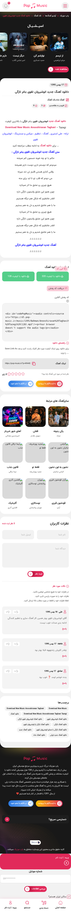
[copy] (33, 363)
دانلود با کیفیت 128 (17, 276)
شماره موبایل (35, 871)
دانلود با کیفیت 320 (51, 276)
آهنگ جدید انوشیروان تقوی (39, 152)
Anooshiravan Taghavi (43, 127)
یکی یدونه (59, 431)
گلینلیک (12, 503)
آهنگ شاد (60, 100)
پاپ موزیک (64, 15)
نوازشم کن (39, 56)
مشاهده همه (61, 69)
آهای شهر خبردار (12, 431)
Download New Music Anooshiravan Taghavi (25, 708)
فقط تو (35, 467)
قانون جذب (12, 467)
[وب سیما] (35, 842)
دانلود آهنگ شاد (39, 735)
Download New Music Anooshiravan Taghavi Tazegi (45, 714)
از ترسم (59, 56)
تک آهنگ (37, 15)
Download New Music (17, 127)
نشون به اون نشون (58, 467)
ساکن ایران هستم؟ (57, 897)
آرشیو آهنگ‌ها (50, 15)
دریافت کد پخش (56, 288)
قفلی (35, 431)
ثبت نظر (38, 574)
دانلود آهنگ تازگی (60, 724)
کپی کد (59, 269)
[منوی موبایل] (65, 6)
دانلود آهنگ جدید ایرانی (58, 735)
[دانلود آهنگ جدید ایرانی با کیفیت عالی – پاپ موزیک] (35, 5)
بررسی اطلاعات (38, 889)
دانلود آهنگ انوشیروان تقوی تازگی (30, 719)
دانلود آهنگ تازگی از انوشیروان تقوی (36, 724)
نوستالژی (35, 503)
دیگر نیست (18, 56)
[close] (67, 301)
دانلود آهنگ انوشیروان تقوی (57, 719)
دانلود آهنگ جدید (57, 121)
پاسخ (64, 628)
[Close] (66, 863)
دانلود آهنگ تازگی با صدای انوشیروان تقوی (51, 729)
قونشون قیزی (58, 503)
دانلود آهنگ (46, 146)
